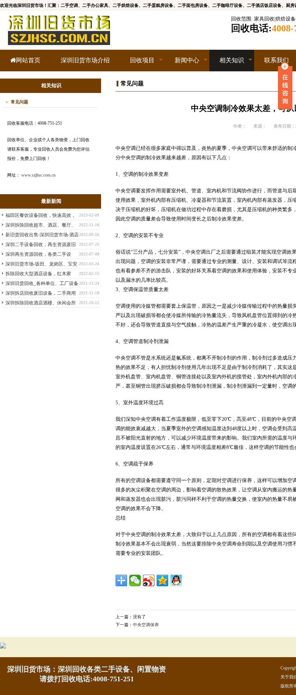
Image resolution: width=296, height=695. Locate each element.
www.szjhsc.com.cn (38, 175)
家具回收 (264, 19)
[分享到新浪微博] (148, 580)
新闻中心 (182, 64)
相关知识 (226, 64)
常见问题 (19, 101)
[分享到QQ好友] (176, 580)
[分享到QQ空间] (162, 580)
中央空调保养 (146, 624)
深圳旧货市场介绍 (85, 60)
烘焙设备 (285, 19)
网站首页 (28, 60)
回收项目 (137, 64)
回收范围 (241, 19)
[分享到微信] (135, 580)
